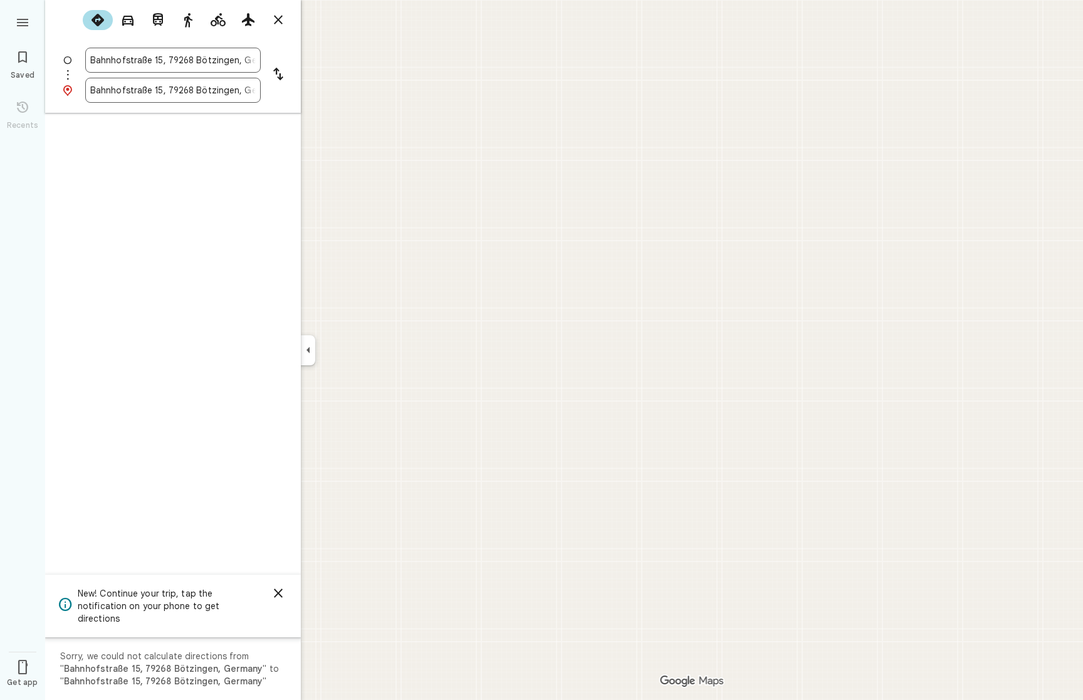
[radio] (98, 20)
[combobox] (173, 60)
